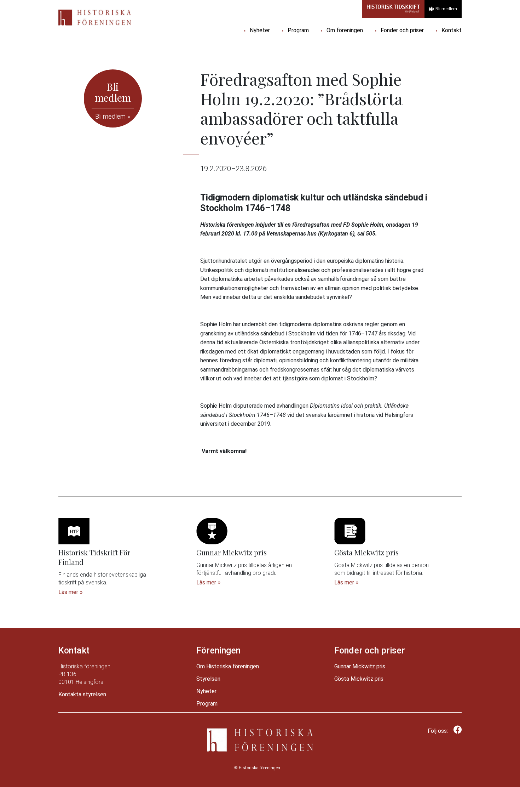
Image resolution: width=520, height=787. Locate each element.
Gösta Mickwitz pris (358, 678)
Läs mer (68, 592)
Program (298, 30)
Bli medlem (446, 8)
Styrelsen (208, 678)
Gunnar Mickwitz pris (359, 666)
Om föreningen (345, 30)
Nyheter (260, 30)
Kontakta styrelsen (82, 694)
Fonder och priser (402, 30)
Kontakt (451, 30)
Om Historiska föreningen (227, 666)
